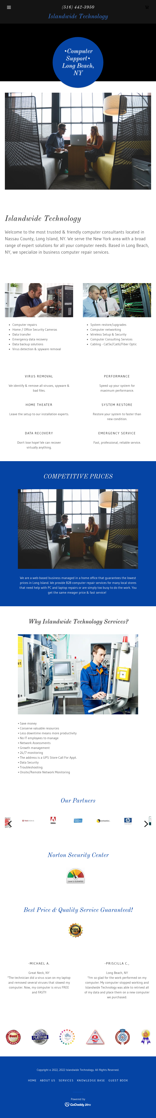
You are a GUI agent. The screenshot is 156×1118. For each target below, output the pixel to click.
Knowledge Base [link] (91, 1080)
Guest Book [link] (118, 1080)
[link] (147, 7)
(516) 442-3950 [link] (78, 7)
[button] (16, 7)
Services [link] (66, 1080)
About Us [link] (47, 1080)
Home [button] (32, 1080)
